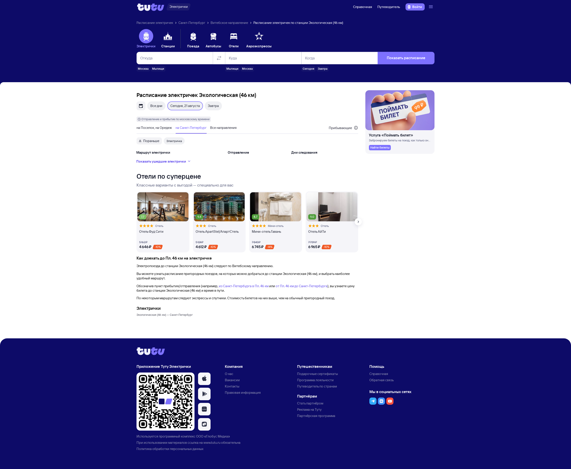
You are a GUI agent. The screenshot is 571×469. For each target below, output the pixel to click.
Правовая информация (243, 392)
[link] (380, 147)
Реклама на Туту (309, 409)
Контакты (232, 386)
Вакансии (232, 380)
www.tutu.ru (211, 442)
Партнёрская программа (316, 416)
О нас (229, 374)
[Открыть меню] (431, 7)
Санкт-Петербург (191, 23)
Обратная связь (381, 380)
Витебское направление (229, 23)
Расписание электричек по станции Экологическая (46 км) (298, 23)
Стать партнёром (310, 403)
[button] (204, 379)
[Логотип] (151, 7)
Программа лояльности (315, 380)
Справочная (362, 7)
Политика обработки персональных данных (170, 449)
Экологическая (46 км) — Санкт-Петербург (165, 314)
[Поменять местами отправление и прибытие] (219, 58)
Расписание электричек (155, 23)
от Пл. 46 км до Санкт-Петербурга (301, 286)
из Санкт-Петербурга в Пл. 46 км (244, 286)
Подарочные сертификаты (317, 374)
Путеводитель (388, 7)
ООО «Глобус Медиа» (213, 436)
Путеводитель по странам (317, 386)
